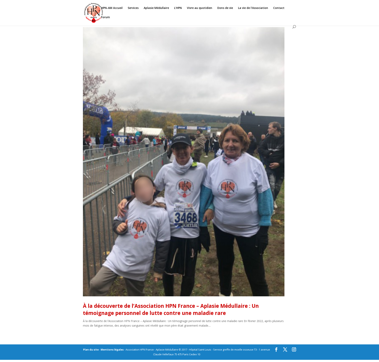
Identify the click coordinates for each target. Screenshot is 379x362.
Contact (278, 8)
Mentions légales (112, 349)
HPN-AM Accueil (112, 8)
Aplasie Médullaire (156, 8)
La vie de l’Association (253, 8)
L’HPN (178, 8)
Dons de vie (225, 8)
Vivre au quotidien (199, 8)
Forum (105, 17)
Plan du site (91, 349)
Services (133, 8)
